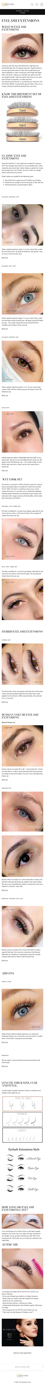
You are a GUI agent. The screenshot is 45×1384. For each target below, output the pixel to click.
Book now (5, 258)
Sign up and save (22, 1367)
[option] (22, 12)
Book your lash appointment (22, 1353)
